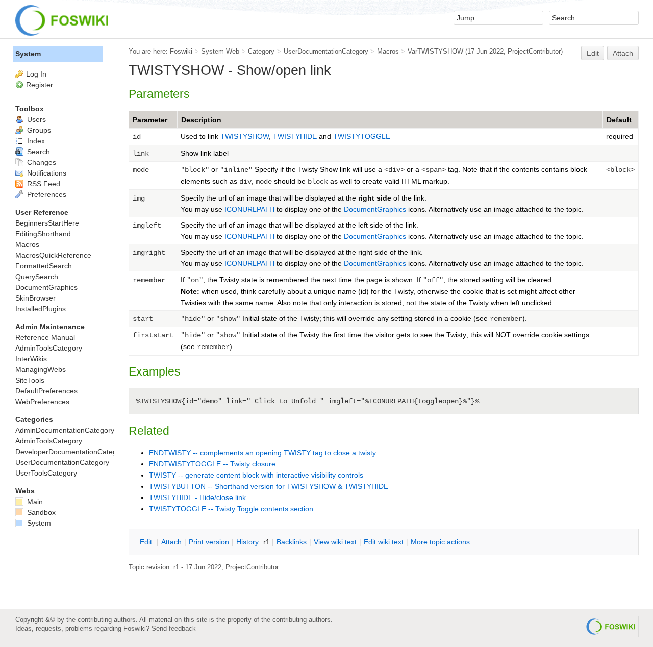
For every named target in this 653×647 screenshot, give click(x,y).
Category (261, 51)
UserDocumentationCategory (326, 51)
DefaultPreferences (46, 391)
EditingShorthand (43, 234)
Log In (36, 74)
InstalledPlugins (40, 309)
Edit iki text (384, 542)
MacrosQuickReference (53, 255)
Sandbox (40, 512)
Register (39, 85)
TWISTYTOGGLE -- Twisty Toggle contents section (231, 509)
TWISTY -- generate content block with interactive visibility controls (256, 475)
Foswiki (181, 51)
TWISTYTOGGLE (361, 136)
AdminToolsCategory (48, 348)
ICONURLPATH (249, 209)
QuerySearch (36, 276)
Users (35, 119)
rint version (209, 542)
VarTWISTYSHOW (435, 51)
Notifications (45, 173)
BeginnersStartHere (47, 223)
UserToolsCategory (46, 473)
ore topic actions (440, 542)
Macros (388, 51)
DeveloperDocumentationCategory (71, 451)
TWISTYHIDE (296, 136)
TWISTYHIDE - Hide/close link (197, 497)
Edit (593, 53)
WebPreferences (42, 401)
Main (34, 501)
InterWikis (31, 359)
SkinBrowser (35, 298)
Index (35, 141)
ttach (171, 542)
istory (247, 542)
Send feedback (174, 628)
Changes (40, 162)
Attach (623, 53)
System (28, 53)
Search (37, 151)
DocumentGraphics (375, 209)
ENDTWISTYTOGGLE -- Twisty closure (212, 464)
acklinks (292, 542)
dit (147, 542)
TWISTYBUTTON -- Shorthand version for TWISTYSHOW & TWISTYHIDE (268, 486)
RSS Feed (42, 184)
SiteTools (29, 380)
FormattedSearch (43, 266)
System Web (220, 51)
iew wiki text (335, 542)
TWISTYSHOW (244, 136)
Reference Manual (45, 337)
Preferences (45, 194)
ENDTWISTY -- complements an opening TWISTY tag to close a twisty (262, 453)
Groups (38, 130)
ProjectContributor (534, 51)
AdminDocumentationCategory (64, 430)
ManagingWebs (40, 369)
